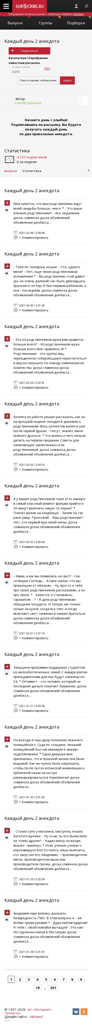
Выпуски (15, 22)
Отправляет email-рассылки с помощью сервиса (46, 14)
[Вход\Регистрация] (76, 6)
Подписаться (29, 51)
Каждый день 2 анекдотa (31, 41)
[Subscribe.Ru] (29, 6)
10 (38, 987)
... (45, 987)
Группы (45, 22)
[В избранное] (7, 211)
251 (53, 987)
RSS (47, 68)
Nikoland (36, 1016)
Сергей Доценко (28, 102)
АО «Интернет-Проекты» (28, 1011)
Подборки (76, 22)
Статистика (17, 151)
